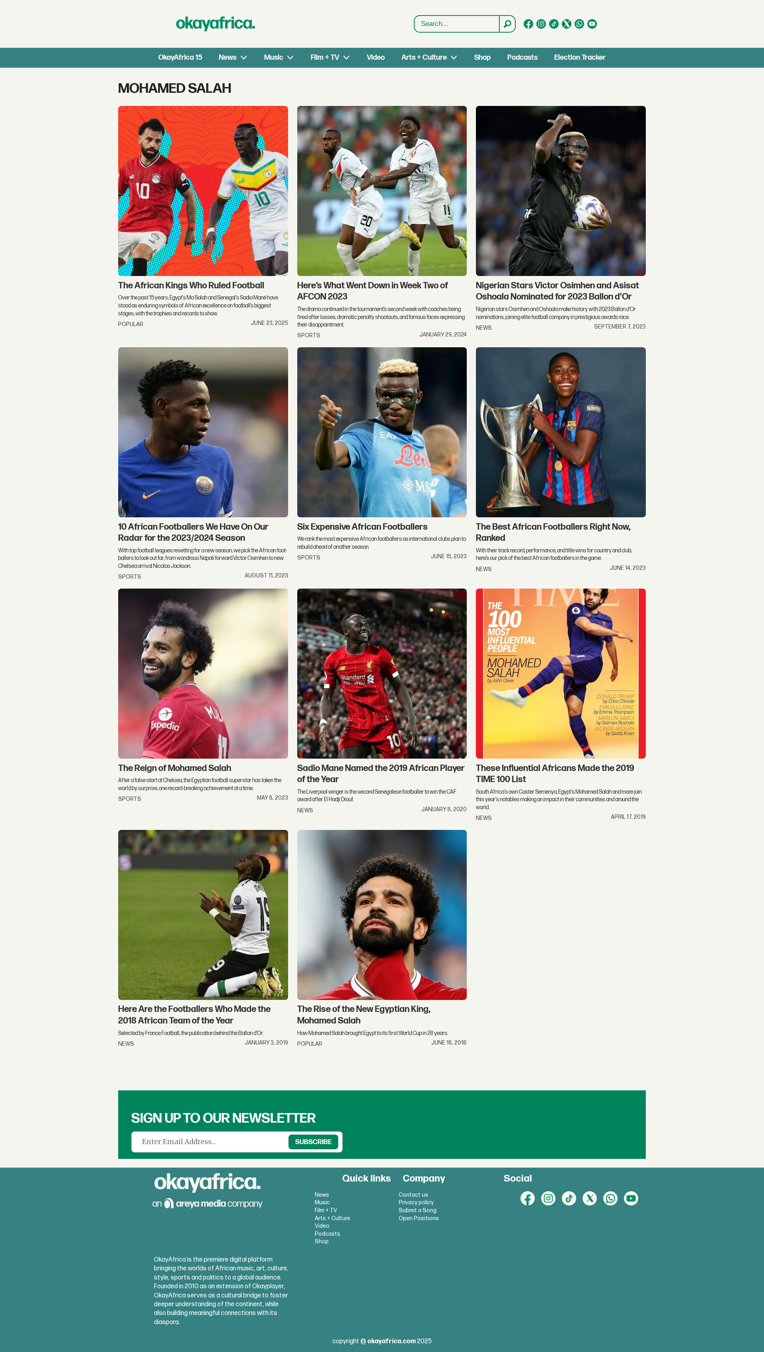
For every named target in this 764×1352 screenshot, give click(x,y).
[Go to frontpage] (215, 24)
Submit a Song (418, 1210)
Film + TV (325, 57)
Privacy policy (416, 1202)
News (227, 57)
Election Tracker (580, 57)
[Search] (507, 24)
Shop (482, 57)
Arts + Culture (424, 57)
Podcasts (522, 57)
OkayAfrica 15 (180, 57)
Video (376, 57)
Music (273, 57)
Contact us (413, 1195)
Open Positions (419, 1218)
